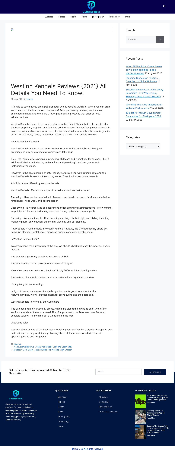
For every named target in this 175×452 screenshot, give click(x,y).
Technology (114, 17)
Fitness (62, 17)
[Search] (160, 39)
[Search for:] (141, 39)
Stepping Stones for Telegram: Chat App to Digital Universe (156, 413)
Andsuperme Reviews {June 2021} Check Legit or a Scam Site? (43, 347)
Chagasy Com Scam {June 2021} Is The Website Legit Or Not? (43, 350)
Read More (151, 403)
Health (73, 17)
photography (98, 17)
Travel (127, 17)
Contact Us (104, 402)
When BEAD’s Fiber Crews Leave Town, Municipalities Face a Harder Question (144, 70)
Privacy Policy (105, 407)
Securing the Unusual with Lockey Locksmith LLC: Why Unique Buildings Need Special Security (144, 93)
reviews (17, 344)
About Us (103, 397)
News (84, 17)
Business (49, 17)
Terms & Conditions (108, 411)
